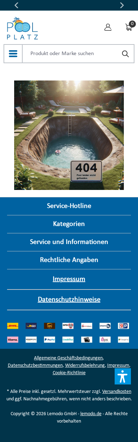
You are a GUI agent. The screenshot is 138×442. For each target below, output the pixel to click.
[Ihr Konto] (108, 26)
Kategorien (69, 224)
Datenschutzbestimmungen (35, 365)
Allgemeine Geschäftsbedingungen (68, 358)
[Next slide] (122, 5)
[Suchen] (125, 54)
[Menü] (13, 54)
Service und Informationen (69, 242)
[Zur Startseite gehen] (22, 26)
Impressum (69, 279)
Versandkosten (116, 391)
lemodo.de (91, 414)
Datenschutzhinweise (69, 299)
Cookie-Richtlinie (69, 373)
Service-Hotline (69, 206)
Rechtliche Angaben (69, 260)
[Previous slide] (16, 5)
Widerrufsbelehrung (85, 365)
